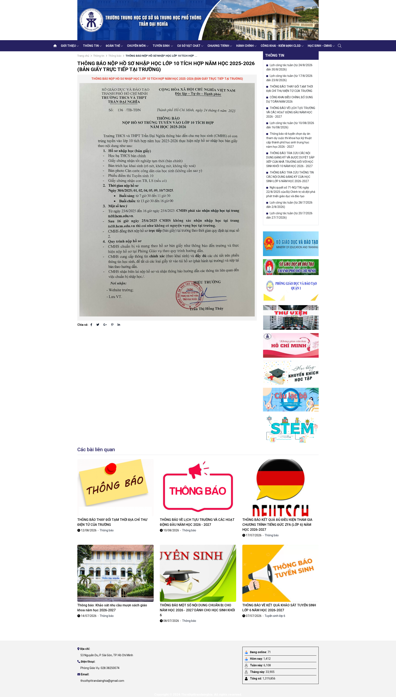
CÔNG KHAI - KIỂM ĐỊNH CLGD (281, 45)
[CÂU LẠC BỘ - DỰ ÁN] (291, 399)
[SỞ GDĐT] (291, 266)
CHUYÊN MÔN (136, 45)
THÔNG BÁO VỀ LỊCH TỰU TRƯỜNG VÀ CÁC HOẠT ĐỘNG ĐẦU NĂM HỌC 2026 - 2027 (290, 112)
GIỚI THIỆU (68, 45)
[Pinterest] (112, 324)
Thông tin (98, 55)
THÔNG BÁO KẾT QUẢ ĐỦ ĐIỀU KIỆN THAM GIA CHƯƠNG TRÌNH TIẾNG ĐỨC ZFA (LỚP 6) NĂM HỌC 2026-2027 (277, 525)
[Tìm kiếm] (340, 45)
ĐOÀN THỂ (113, 45)
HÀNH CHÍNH (245, 45)
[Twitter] (97, 324)
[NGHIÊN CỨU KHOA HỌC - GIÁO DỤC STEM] (291, 428)
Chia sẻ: (82, 324)
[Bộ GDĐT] (291, 243)
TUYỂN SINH (161, 45)
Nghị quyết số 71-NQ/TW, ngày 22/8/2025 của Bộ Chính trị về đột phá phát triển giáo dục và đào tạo (290, 192)
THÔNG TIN (91, 45)
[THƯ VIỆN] (291, 317)
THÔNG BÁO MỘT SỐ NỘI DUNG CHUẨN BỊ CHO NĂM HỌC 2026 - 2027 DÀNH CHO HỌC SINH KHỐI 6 (197, 610)
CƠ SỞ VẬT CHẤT (188, 45)
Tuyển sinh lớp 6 (275, 615)
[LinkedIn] (119, 324)
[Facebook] (91, 324)
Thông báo (114, 55)
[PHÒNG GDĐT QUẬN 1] (291, 290)
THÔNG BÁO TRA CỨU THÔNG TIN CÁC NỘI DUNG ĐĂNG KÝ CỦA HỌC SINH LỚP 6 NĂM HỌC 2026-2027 (290, 177)
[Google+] (105, 324)
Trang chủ (83, 55)
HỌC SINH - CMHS (320, 45)
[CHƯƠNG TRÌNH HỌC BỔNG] (291, 372)
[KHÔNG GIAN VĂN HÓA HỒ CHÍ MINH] (291, 345)
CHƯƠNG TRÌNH (218, 45)
